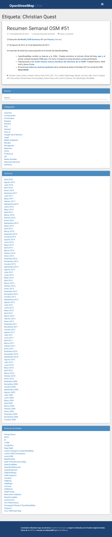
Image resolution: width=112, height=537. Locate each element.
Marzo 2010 (9, 373)
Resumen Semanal (47, 34)
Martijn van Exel (81, 75)
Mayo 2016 (9, 209)
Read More (23, 70)
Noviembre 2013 (11, 261)
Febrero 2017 (9, 201)
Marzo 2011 (9, 343)
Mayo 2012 (9, 310)
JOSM (6, 443)
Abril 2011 (8, 340)
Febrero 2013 (9, 286)
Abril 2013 (8, 280)
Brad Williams (63, 530)
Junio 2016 (9, 207)
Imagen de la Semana (13, 135)
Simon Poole (49, 78)
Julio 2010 (8, 362)
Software (8, 165)
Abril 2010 (8, 370)
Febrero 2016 (9, 218)
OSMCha (8, 481)
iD (5, 440)
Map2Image (69, 75)
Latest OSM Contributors (14, 453)
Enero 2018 (9, 190)
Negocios (8, 148)
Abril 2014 (8, 248)
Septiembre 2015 (11, 223)
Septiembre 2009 (11, 389)
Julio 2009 (8, 395)
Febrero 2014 (9, 253)
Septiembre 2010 (11, 357)
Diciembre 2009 (10, 381)
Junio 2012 (9, 308)
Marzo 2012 (9, 316)
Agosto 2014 (9, 239)
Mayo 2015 (9, 226)
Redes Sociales (10, 159)
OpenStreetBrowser (12, 467)
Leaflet (61, 75)
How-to (7, 132)
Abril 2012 (8, 313)
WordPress (32, 530)
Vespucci (8, 508)
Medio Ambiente (11, 140)
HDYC (6, 437)
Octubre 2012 (10, 297)
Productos (8, 154)
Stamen (69, 78)
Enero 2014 (9, 256)
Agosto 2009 (9, 392)
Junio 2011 (9, 338)
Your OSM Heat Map (12, 511)
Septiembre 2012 (11, 299)
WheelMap (90, 78)
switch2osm (9, 500)
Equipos (7, 121)
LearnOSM (8, 456)
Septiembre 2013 (11, 267)
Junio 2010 (9, 365)
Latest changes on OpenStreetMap (19, 451)
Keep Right (8, 448)
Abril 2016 (8, 212)
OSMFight (8, 483)
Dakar (24, 75)
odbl (90, 75)
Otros (6, 151)
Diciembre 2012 (10, 291)
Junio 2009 (9, 398)
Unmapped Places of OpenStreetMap (19, 505)
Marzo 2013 (9, 283)
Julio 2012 (8, 305)
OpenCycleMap (10, 464)
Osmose (7, 486)
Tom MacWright (79, 78)
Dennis (58, 39)
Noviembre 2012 (11, 294)
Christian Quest (15, 75)
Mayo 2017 (9, 199)
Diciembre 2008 (10, 414)
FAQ (6, 126)
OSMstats (8, 489)
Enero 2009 (9, 411)
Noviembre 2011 (11, 327)
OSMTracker (9, 492)
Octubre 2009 (10, 387)
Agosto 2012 (9, 302)
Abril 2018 (8, 188)
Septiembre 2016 (11, 204)
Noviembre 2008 (11, 417)
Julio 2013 (8, 272)
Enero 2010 (9, 379)
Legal (6, 137)
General (36, 34)
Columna (8, 113)
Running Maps (37, 78)
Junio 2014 (9, 242)
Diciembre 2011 (10, 324)
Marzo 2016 (9, 215)
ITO (55, 75)
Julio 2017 (8, 196)
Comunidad (9, 118)
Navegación (9, 145)
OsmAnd (7, 478)
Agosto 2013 (9, 269)
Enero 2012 (9, 321)
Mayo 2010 (9, 368)
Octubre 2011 (10, 329)
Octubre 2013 (10, 264)
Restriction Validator (12, 494)
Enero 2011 (9, 349)
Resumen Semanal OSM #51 (38, 28)
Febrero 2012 (9, 319)
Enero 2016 (9, 220)
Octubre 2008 (10, 419)
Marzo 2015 (9, 231)
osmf (95, 75)
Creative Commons (58, 528)
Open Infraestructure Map (15, 462)
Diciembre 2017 (10, 193)
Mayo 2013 (9, 278)
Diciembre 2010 (10, 351)
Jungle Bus (9, 445)
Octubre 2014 (10, 237)
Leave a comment (66, 34)
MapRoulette (9, 459)
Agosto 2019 (9, 182)
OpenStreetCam (11, 470)
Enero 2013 (9, 289)
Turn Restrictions (11, 503)
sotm (56, 78)
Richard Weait (25, 78)
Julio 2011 (8, 335)
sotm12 (62, 78)
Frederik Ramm (33, 75)
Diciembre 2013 (10, 259)
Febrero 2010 (9, 376)
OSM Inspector (10, 475)
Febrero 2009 (9, 409)
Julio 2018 (8, 185)
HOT (51, 75)
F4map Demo (9, 434)
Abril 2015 (8, 229)
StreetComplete (10, 497)
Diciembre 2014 (10, 234)
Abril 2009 (8, 403)
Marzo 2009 (9, 406)
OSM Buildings (10, 473)
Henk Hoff (45, 75)
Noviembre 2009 (11, 384)
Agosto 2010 (9, 359)
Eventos (7, 124)
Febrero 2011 (9, 346)
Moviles (7, 143)
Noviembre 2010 (11, 354)
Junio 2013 (9, 275)
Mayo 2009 (9, 400)
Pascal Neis (15, 78)
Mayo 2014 (9, 245)
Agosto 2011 (9, 332)
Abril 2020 (8, 179)
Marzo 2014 (9, 250)
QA (5, 156)
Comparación (10, 115)
